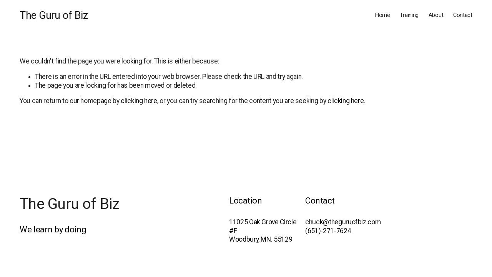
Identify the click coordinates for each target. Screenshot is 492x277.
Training (409, 15)
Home (382, 15)
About (436, 15)
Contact (462, 15)
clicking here (139, 101)
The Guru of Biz (54, 15)
